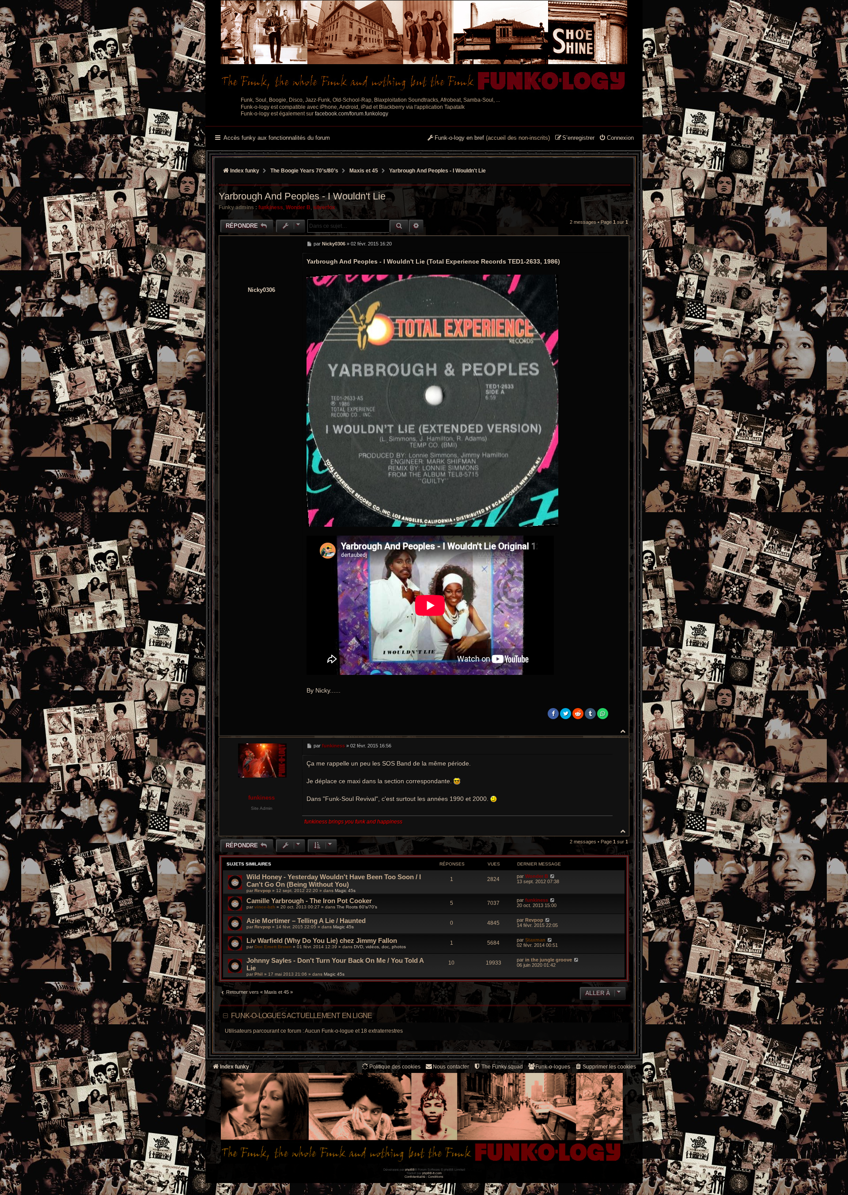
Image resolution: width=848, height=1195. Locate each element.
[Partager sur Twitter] (565, 713)
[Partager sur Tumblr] (590, 713)
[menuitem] (616, 138)
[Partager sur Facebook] (553, 713)
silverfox (324, 207)
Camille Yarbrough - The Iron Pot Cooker (309, 900)
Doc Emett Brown (273, 946)
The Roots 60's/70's (357, 906)
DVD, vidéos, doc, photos (380, 946)
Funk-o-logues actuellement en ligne (301, 1015)
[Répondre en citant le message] (603, 243)
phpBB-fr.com (432, 1173)
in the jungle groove (548, 959)
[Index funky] (424, 46)
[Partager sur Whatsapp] (602, 713)
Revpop (262, 890)
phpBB (410, 1169)
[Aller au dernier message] (552, 876)
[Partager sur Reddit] (577, 713)
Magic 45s (345, 890)
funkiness (270, 207)
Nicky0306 (261, 290)
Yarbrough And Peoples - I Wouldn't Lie (437, 171)
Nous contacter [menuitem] (451, 1067)
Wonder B (298, 207)
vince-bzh (264, 906)
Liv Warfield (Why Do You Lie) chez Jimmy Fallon (321, 940)
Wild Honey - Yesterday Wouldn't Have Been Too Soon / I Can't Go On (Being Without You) (333, 880)
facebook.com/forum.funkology (351, 114)
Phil (258, 974)
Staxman (535, 939)
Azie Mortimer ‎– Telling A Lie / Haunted (306, 920)
